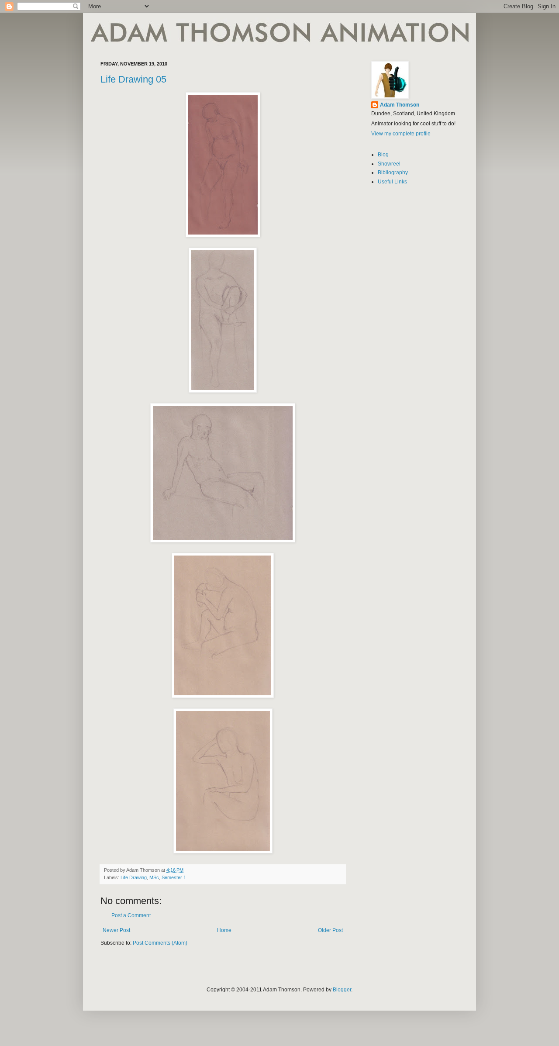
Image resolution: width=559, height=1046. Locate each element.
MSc (154, 877)
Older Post (330, 930)
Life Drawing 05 (133, 79)
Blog (383, 155)
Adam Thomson (399, 105)
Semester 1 (174, 877)
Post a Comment (131, 915)
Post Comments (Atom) (160, 943)
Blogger (342, 990)
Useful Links (392, 182)
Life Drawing (134, 877)
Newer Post (116, 930)
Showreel (389, 164)
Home (224, 930)
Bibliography (393, 172)
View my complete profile (401, 134)
